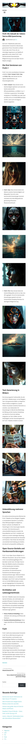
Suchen (4, 682)
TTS (5, 739)
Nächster (4, 663)
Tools (5, 737)
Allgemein (6, 730)
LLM (5, 733)
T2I (5, 735)
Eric (16, 40)
